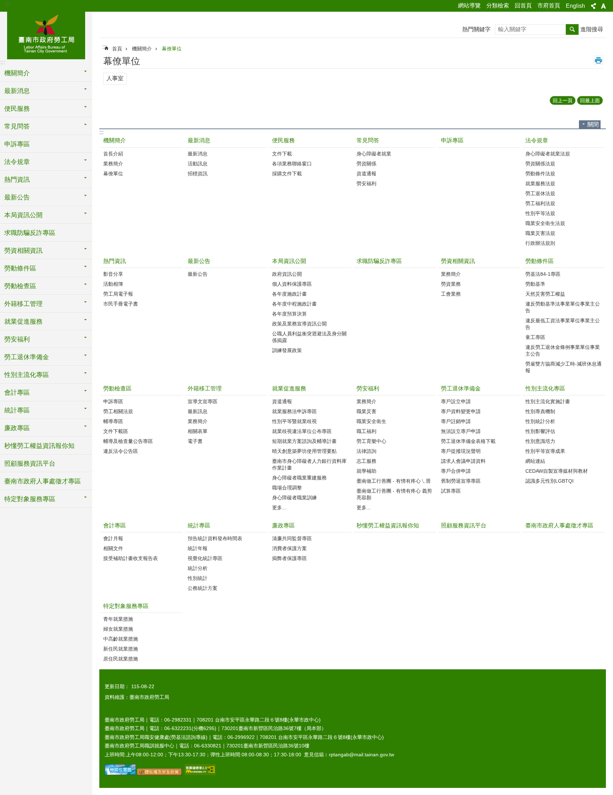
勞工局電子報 (118, 294)
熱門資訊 (114, 261)
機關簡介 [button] (17, 73)
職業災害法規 (540, 233)
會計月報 (113, 538)
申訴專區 (17, 144)
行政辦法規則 (540, 243)
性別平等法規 (540, 213)
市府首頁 (548, 5)
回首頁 (523, 5)
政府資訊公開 (287, 274)
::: (7, 4)
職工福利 (366, 431)
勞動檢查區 (117, 388)
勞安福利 (366, 183)
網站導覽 (469, 5)
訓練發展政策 (287, 350)
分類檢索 (497, 5)
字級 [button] (603, 6)
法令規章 (536, 140)
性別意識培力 (540, 441)
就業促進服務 (289, 388)
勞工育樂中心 (371, 441)
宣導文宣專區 (202, 401)
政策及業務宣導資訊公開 (299, 324)
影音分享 (113, 274)
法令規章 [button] (17, 161)
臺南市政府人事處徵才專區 (42, 481)
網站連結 (535, 461)
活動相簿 (113, 284)
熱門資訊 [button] (17, 179)
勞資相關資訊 (458, 261)
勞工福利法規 (540, 203)
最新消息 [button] (17, 90)
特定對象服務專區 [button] (29, 499)
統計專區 (199, 525)
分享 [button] (593, 6)
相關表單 (198, 431)
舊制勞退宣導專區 (461, 481)
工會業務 (451, 294)
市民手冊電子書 (120, 304)
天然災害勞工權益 (545, 294)
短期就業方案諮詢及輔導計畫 (304, 441)
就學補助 (366, 471)
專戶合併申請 (456, 471)
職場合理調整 (287, 487)
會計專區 (114, 525)
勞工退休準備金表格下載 (468, 441)
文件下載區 (115, 431)
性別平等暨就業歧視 (294, 421)
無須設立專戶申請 (461, 431)
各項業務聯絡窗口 (292, 163)
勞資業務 (451, 284)
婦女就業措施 (118, 629)
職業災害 (366, 411)
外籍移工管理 (205, 388)
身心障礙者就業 (374, 154)
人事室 (114, 78)
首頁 (117, 48)
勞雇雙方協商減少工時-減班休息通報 (563, 367)
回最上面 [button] (590, 100)
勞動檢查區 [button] (20, 286)
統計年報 (198, 548)
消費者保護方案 (289, 548)
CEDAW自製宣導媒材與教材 (556, 471)
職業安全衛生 (371, 421)
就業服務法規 (540, 183)
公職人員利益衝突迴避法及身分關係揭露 (309, 337)
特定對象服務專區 (126, 606)
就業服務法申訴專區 (294, 411)
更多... (279, 507)
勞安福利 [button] (17, 339)
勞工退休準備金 (461, 388)
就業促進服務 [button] (23, 321)
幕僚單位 (172, 48)
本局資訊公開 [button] (23, 215)
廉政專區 (283, 525)
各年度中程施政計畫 (294, 304)
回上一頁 (563, 100)
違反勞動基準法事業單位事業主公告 (562, 307)
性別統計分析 (540, 421)
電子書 (195, 441)
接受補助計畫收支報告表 (130, 558)
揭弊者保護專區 (289, 558)
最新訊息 (198, 411)
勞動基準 (535, 284)
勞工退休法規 (540, 193)
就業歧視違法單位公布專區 (302, 431)
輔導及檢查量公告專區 (128, 441)
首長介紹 (113, 154)
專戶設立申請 (456, 401)
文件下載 (282, 154)
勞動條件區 (539, 261)
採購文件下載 (287, 173)
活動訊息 (198, 163)
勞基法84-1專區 (542, 274)
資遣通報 (366, 173)
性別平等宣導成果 (545, 451)
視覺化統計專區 (205, 558)
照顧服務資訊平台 (29, 463)
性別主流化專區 (545, 388)
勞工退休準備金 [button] (26, 357)
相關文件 (113, 548)
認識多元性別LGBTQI (549, 481)
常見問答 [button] (17, 126)
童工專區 (535, 337)
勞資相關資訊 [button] (23, 250)
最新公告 (199, 261)
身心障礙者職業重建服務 (299, 478)
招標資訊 (198, 173)
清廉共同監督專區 (292, 538)
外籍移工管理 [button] (23, 303)
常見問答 (368, 140)
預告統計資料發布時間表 (215, 538)
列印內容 (598, 60)
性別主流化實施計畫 (547, 401)
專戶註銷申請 (456, 421)
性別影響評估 (540, 431)
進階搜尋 (591, 29)
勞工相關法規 (118, 411)
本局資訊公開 (289, 261)
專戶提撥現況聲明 (461, 451)
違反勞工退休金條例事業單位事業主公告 (562, 350)
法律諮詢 (366, 451)
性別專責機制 (540, 411)
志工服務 (366, 461)
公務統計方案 (202, 588)
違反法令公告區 (120, 451)
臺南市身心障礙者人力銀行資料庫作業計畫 (309, 464)
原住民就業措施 (120, 659)
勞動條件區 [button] (20, 268)
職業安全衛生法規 (545, 223)
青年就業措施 (118, 619)
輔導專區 (113, 421)
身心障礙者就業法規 (547, 154)
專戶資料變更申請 (461, 411)
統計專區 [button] (17, 410)
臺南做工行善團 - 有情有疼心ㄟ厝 (394, 481)
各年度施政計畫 (289, 294)
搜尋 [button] (572, 29)
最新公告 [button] (17, 197)
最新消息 (199, 140)
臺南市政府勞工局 (46, 34)
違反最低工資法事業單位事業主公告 (562, 324)
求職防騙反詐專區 (29, 232)
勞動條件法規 (540, 173)
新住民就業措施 (120, 649)
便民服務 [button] (17, 108)
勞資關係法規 (540, 163)
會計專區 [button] (17, 392)
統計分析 (198, 568)
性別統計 (198, 578)
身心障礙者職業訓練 (294, 497)
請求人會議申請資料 (463, 461)
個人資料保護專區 (292, 284)
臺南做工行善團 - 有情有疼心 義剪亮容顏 (394, 494)
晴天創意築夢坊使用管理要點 (304, 451)
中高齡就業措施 (120, 639)
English (575, 6)
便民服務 (283, 140)
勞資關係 (366, 163)
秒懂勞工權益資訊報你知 (39, 445)
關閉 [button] (593, 124)
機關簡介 (142, 48)
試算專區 (451, 491)
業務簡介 (113, 163)
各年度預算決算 (289, 314)
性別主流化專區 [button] (26, 374)
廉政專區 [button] (17, 428)
